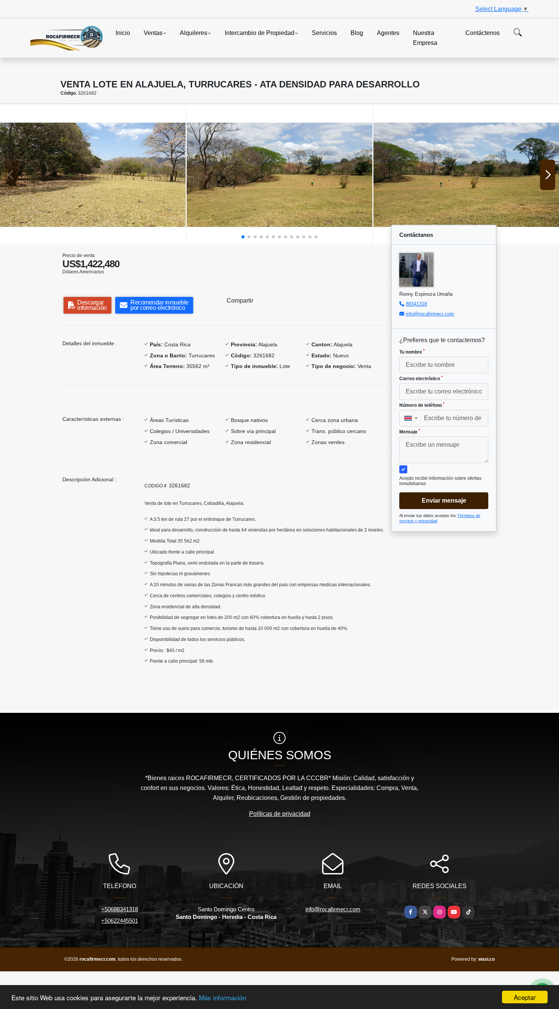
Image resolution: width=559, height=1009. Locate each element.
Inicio (123, 33)
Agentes (388, 33)
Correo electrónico (421, 378)
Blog (357, 33)
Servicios (324, 33)
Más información (222, 997)
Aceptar (525, 997)
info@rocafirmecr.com (430, 314)
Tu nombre (412, 352)
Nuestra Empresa (425, 38)
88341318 (416, 304)
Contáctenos (482, 33)
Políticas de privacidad (279, 814)
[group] (93, 174)
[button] (243, 236)
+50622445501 (119, 920)
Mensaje (409, 431)
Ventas (153, 33)
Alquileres (193, 33)
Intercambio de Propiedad (259, 33)
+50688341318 (119, 909)
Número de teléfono (422, 405)
